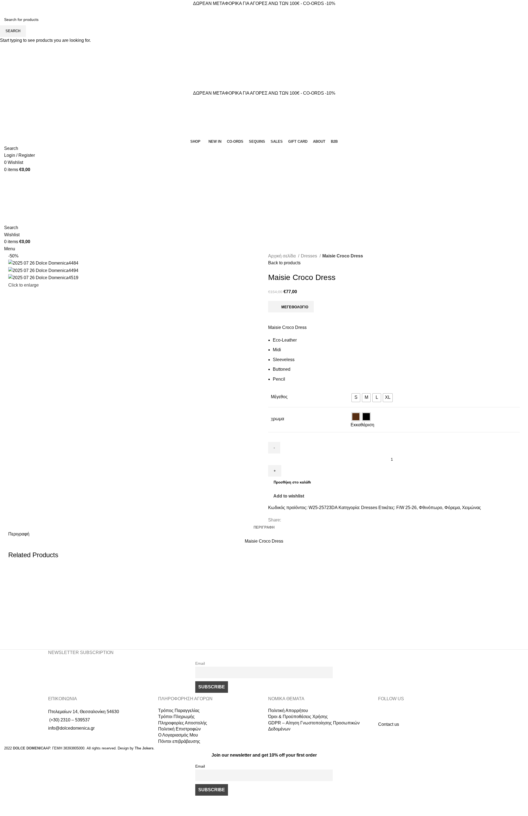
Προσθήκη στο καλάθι (292, 482)
